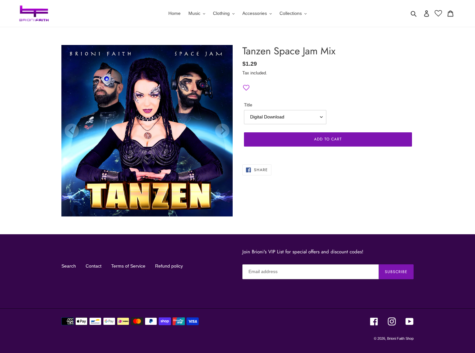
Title (248, 104)
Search (68, 266)
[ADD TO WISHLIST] (246, 88)
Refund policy (169, 266)
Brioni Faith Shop (400, 338)
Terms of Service (128, 266)
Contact (93, 266)
